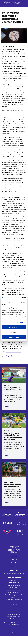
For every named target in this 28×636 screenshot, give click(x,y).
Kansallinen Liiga (14, 577)
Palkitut (14, 597)
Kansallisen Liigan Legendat (14, 595)
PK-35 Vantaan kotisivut (13, 352)
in (11, 356)
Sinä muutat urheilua (14, 590)
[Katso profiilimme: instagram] (16, 605)
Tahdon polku (14, 587)
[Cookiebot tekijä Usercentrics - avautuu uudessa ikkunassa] (20, 298)
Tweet (9, 356)
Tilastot (14, 566)
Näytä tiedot (20, 322)
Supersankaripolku (14, 585)
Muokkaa (13, 332)
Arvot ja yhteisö (14, 582)
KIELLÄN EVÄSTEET (14, 337)
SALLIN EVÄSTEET (14, 327)
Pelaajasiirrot (14, 559)
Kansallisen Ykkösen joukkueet (14, 573)
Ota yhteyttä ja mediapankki (14, 599)
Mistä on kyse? (14, 580)
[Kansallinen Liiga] (14, 546)
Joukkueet (14, 570)
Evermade (18, 632)
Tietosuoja (11, 624)
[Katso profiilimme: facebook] (11, 605)
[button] (26, 3)
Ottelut (14, 562)
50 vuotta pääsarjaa (14, 592)
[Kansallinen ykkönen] (14, 551)
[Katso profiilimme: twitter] (14, 605)
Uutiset (14, 556)
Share (6, 356)
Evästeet (17, 624)
